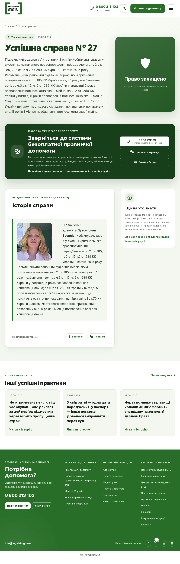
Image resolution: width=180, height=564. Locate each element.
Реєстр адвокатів (113, 476)
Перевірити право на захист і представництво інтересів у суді (69, 171)
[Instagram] (164, 543)
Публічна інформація (76, 503)
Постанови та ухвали (153, 493)
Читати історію (22, 429)
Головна (9, 26)
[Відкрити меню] (171, 8)
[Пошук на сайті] (124, 8)
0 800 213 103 (19, 495)
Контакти (146, 524)
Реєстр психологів (113, 501)
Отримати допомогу (147, 8)
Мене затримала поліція (78, 497)
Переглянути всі (163, 375)
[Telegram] (172, 543)
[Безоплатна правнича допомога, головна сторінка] (13, 8)
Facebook (77, 336)
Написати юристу (147, 152)
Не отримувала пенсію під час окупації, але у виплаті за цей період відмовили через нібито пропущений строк (32, 411)
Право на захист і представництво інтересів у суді (80, 480)
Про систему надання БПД (156, 469)
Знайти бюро (147, 162)
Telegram (99, 336)
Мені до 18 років (74, 491)
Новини (145, 505)
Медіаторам (110, 482)
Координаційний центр (153, 476)
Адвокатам (109, 469)
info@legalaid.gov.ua (18, 543)
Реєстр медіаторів (113, 488)
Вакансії (146, 511)
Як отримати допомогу (78, 469)
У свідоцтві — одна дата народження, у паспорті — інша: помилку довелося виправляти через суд (88, 411)
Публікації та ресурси (153, 499)
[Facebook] (148, 543)
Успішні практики (27, 26)
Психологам (110, 495)
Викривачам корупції (153, 518)
